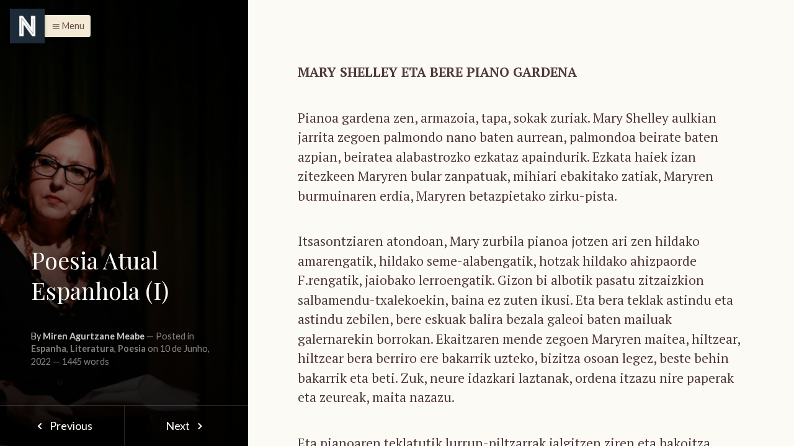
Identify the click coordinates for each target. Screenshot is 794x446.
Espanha (48, 348)
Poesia (132, 348)
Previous (70, 425)
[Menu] (27, 26)
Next (179, 425)
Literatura (92, 348)
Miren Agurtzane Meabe (94, 336)
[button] (65, 26)
